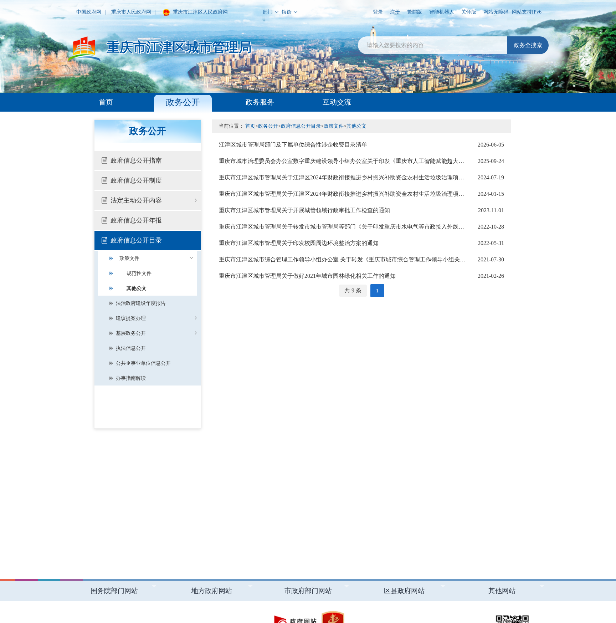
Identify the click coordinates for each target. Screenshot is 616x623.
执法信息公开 (131, 348)
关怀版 (468, 12)
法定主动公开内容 (136, 200)
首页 (106, 102)
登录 (378, 12)
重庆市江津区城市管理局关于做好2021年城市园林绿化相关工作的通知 (361, 276)
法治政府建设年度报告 (141, 303)
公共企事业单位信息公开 (143, 363)
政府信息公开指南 (136, 160)
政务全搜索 (528, 45)
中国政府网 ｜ (92, 12)
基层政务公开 (131, 333)
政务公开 (183, 102)
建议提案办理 (131, 318)
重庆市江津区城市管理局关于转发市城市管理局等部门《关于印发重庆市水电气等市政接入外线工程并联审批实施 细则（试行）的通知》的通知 (361, 227)
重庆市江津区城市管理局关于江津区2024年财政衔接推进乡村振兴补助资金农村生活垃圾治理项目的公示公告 (361, 177)
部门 (268, 12)
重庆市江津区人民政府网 (199, 12)
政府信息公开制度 (136, 180)
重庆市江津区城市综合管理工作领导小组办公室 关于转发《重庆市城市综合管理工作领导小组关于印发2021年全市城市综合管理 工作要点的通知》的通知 (361, 259)
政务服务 (260, 102)
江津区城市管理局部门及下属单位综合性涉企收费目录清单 (361, 145)
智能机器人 (441, 12)
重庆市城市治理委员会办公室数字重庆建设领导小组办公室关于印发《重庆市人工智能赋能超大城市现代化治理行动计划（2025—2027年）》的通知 (361, 161)
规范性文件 (139, 273)
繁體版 (414, 12)
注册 (395, 12)
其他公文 (137, 288)
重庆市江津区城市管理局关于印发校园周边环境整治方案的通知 (361, 243)
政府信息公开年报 (136, 220)
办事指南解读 (131, 378)
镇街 (287, 12)
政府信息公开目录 (136, 240)
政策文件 (129, 258)
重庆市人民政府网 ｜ (134, 12)
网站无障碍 (495, 12)
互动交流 (337, 102)
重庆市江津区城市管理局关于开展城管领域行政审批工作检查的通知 (361, 210)
